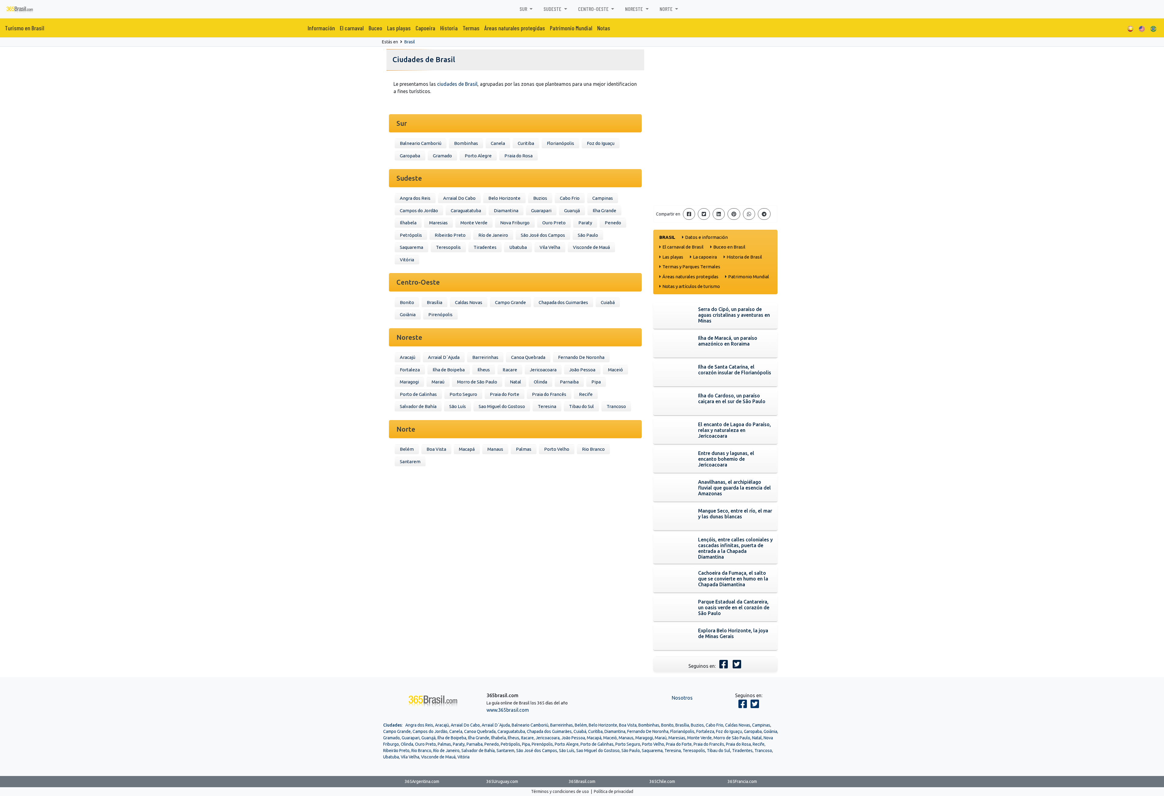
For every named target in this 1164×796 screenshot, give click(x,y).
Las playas (399, 28)
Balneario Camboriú (420, 143)
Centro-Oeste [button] (594, 8)
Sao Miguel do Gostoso (502, 406)
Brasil (409, 41)
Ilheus (483, 369)
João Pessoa (582, 369)
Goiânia (408, 314)
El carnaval (352, 28)
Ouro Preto (554, 222)
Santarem (410, 461)
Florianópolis (560, 143)
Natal (515, 381)
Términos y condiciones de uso (560, 791)
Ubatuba (518, 247)
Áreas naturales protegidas (514, 28)
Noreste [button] (634, 8)
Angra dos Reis (415, 198)
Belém (407, 449)
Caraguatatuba (466, 210)
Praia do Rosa (518, 155)
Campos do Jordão (419, 210)
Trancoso (616, 406)
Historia (449, 28)
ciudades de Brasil (457, 84)
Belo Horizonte (504, 198)
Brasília (434, 302)
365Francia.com (742, 781)
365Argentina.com (422, 781)
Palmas (523, 449)
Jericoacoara (543, 369)
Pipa (596, 381)
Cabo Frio (570, 198)
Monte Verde (473, 222)
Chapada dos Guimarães (563, 302)
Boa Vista (436, 449)
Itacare (510, 369)
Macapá (467, 449)
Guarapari (541, 210)
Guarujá (572, 210)
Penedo (613, 222)
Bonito (407, 302)
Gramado (442, 155)
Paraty (585, 222)
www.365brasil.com (508, 710)
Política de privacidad (613, 791)
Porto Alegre (478, 155)
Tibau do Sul (581, 406)
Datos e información (706, 237)
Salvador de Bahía (418, 406)
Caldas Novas (468, 302)
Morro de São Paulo (477, 381)
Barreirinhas (485, 357)
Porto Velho (556, 449)
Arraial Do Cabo (459, 198)
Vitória (407, 259)
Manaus (495, 449)
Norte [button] (667, 8)
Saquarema (411, 247)
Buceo (375, 28)
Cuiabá (608, 302)
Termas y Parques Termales (691, 266)
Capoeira (425, 28)
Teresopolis (448, 247)
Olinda (540, 381)
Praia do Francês (549, 394)
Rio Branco (593, 449)
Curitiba (526, 143)
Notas (603, 28)
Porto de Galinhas (418, 394)
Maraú (438, 381)
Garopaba (410, 155)
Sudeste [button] (553, 8)
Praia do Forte (504, 394)
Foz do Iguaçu (600, 143)
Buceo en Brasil (729, 246)
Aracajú (407, 357)
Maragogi (409, 381)
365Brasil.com (582, 781)
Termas (471, 28)
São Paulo (588, 235)
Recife (586, 394)
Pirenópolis (440, 314)
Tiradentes (485, 247)
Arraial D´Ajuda (444, 357)
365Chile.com (662, 781)
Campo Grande (510, 302)
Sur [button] (524, 8)
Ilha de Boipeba (449, 369)
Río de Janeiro (493, 235)
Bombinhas (466, 143)
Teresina (547, 406)
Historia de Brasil (744, 256)
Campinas (602, 198)
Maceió (615, 369)
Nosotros (682, 698)
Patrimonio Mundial (571, 28)
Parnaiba (569, 381)
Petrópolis (411, 235)
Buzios (540, 198)
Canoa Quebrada (528, 357)
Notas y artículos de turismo (691, 286)
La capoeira (705, 256)
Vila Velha (550, 247)
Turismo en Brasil (24, 28)
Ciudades (392, 725)
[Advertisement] (715, 158)
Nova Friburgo (515, 222)
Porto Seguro (463, 394)
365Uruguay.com (502, 781)
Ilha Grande (604, 210)
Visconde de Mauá (591, 247)
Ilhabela (408, 222)
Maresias (438, 222)
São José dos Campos (543, 235)
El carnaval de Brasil (683, 246)
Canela (498, 143)
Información (321, 28)
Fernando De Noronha (581, 357)
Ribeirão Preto (450, 235)
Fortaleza (410, 369)
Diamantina (506, 210)
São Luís (457, 406)
